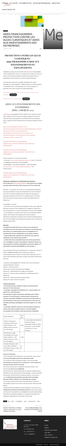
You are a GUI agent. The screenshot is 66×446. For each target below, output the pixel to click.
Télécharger (13, 94)
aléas (38, 401)
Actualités (13, 3)
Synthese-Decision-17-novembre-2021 (12, 98)
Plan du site (46, 444)
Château (46, 427)
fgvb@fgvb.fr (31, 434)
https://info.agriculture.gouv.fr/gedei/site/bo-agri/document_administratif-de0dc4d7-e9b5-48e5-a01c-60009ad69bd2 (19, 152)
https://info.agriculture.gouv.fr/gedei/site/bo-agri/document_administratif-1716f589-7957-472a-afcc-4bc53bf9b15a (19, 175)
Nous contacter (8, 9)
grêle (12, 401)
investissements (31, 401)
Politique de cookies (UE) (50, 437)
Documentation (25, 3)
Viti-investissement (20, 183)
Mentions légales (39, 444)
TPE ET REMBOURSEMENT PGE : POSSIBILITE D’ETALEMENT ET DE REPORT (33, 409)
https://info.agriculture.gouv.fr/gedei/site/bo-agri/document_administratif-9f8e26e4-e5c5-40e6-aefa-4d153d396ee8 (19, 143)
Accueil (5, 3)
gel (9, 401)
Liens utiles (56, 3)
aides (25, 401)
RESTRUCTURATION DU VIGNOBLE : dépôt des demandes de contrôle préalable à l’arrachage (12, 409)
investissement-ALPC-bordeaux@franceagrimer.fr (17, 166)
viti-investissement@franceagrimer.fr (20, 160)
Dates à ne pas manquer (41, 3)
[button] (62, 3)
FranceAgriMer (19, 401)
